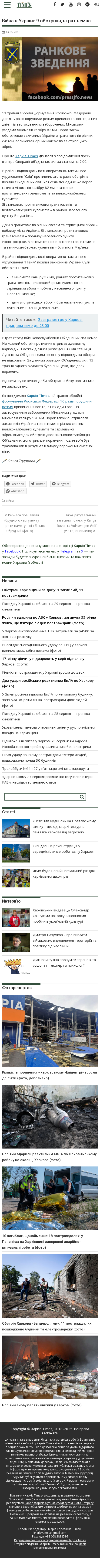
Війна (10, 501)
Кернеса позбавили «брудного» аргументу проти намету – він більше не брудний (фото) (25, 523)
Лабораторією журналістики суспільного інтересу (58, 1503)
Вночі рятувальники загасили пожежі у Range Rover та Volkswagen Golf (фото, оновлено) (76, 523)
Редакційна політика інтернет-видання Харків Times (50, 1540)
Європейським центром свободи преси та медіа (56, 1507)
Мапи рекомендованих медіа (59, 1546)
